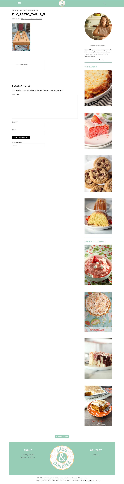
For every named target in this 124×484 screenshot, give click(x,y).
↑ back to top (62, 437)
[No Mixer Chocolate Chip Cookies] (98, 173)
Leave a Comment (36, 19)
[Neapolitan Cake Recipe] (98, 359)
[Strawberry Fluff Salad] (98, 265)
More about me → (98, 59)
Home (14, 10)
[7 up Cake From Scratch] (98, 216)
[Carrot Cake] (98, 406)
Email (15, 130)
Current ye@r (17, 142)
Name (15, 122)
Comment (16, 94)
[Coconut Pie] (98, 312)
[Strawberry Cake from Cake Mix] (98, 131)
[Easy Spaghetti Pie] (98, 88)
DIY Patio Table (21, 10)
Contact (96, 455)
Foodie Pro (78, 480)
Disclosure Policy (28, 457)
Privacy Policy (28, 455)
